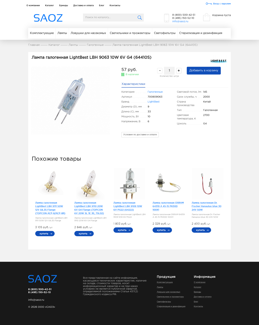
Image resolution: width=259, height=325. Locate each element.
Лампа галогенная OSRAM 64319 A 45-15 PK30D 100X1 (168, 206)
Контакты (115, 5)
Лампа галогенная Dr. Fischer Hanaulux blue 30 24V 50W (206, 206)
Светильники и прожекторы (130, 33)
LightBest (154, 102)
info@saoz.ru (180, 21)
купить (44, 233)
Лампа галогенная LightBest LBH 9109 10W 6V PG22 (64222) (127, 206)
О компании (33, 5)
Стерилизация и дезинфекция (200, 33)
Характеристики (133, 84)
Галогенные (155, 92)
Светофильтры (164, 33)
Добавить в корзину (203, 70)
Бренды (63, 5)
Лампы (62, 33)
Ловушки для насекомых (88, 33)
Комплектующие (42, 33)
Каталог (49, 5)
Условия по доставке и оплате (140, 135)
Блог (101, 5)
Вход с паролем (222, 3)
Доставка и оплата (83, 5)
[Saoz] (48, 18)
